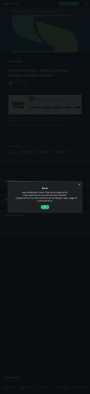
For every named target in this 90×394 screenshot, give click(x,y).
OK (45, 207)
